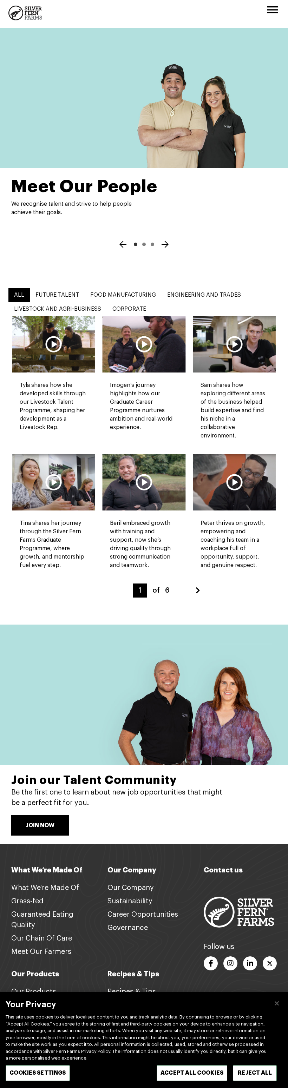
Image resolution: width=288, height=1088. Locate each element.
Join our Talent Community (94, 780)
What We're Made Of (45, 887)
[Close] (276, 1003)
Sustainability (129, 901)
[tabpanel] (144, 457)
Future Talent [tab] (57, 295)
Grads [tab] (144, 244)
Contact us (223, 870)
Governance (127, 927)
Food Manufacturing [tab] (123, 295)
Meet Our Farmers (41, 951)
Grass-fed (27, 901)
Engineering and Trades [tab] (204, 295)
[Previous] (123, 245)
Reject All (255, 1073)
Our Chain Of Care (41, 938)
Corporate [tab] (129, 309)
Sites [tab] (135, 244)
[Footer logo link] (239, 912)
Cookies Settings (37, 1073)
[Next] (165, 245)
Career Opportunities (142, 914)
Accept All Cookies (192, 1073)
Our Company (130, 887)
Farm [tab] (152, 244)
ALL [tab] (19, 295)
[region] (144, 1040)
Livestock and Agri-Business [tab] (57, 309)
